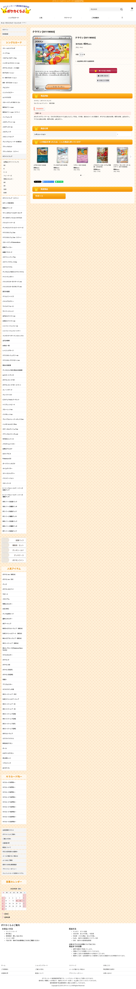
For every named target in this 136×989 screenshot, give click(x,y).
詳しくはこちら (18, 936)
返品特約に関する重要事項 (85, 61)
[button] (122, 18)
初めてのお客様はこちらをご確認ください (26, 940)
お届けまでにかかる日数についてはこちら (82, 944)
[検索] (121, 9)
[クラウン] (52, 63)
